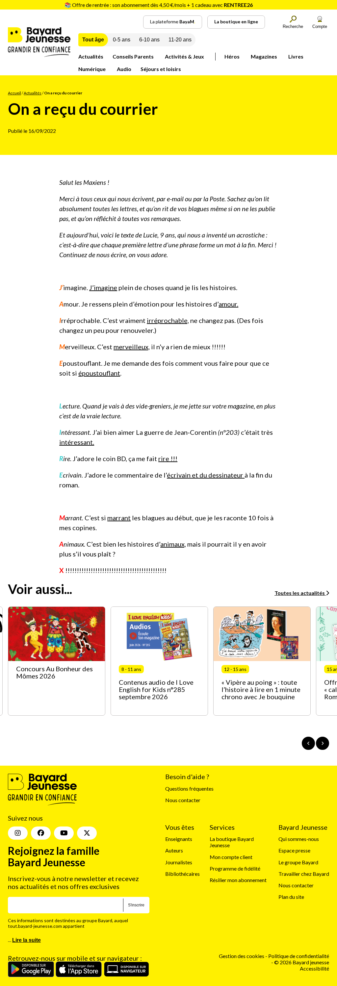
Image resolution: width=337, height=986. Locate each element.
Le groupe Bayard (298, 862)
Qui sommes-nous (298, 839)
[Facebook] (41, 833)
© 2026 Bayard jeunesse (301, 962)
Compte (319, 26)
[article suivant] (322, 743)
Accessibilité (314, 968)
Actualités (90, 56)
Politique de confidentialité (298, 956)
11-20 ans (180, 39)
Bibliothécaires (182, 874)
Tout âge (93, 39)
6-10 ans (149, 39)
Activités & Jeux (184, 56)
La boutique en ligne (236, 21)
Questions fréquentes (189, 788)
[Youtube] (64, 833)
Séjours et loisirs (161, 69)
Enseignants (178, 839)
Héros (232, 56)
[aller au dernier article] (308, 743)
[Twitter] (87, 833)
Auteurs (174, 850)
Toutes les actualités (300, 593)
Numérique (92, 69)
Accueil (14, 92)
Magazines (264, 56)
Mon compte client (231, 857)
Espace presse (294, 850)
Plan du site (291, 897)
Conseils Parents (133, 56)
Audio (124, 69)
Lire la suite (26, 940)
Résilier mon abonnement (238, 880)
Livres (295, 56)
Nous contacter (182, 800)
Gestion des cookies (241, 956)
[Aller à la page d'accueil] (39, 55)
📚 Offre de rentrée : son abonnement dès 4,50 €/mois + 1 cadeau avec (159, 5)
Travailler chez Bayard (303, 874)
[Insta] (18, 833)
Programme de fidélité (235, 868)
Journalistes (178, 862)
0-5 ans (121, 39)
